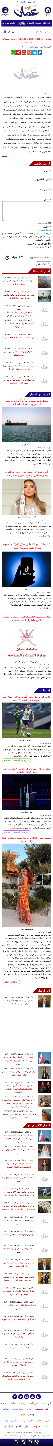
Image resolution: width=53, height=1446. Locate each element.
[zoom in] (5, 31)
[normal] (8, 31)
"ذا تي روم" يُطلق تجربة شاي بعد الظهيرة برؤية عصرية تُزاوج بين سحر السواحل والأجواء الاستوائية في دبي (18, 1103)
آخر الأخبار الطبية (11, 982)
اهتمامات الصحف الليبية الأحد (18, 1348)
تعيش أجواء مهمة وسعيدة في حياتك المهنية (19, 1319)
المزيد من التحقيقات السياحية (16, 760)
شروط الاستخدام (44, 230)
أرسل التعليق (43, 264)
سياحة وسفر (46, 32)
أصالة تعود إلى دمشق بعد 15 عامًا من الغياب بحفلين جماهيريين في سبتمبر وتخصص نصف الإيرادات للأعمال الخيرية (26, 475)
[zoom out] (12, 31)
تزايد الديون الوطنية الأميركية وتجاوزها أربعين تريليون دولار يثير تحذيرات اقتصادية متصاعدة (18, 1209)
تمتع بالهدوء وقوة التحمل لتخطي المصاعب (19, 1234)
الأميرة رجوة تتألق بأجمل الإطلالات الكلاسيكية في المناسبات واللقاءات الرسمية (19, 1089)
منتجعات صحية (33, 32)
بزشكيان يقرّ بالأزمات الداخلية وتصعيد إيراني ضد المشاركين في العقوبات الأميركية (18, 1060)
